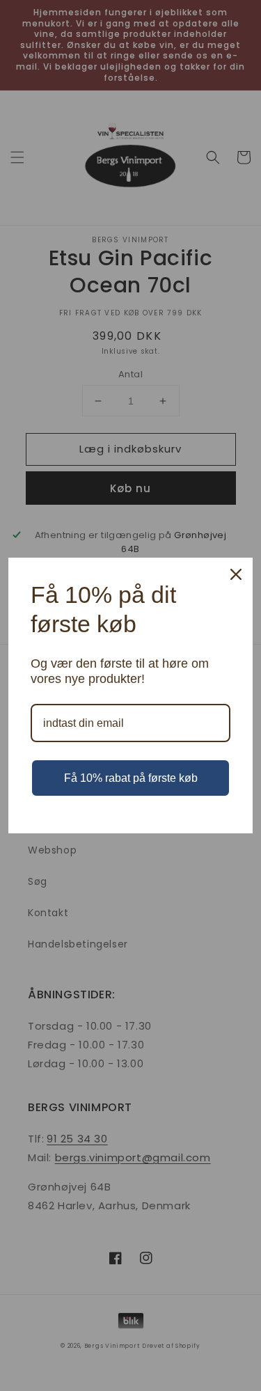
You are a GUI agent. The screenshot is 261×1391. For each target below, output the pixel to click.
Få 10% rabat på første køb (131, 778)
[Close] (236, 574)
